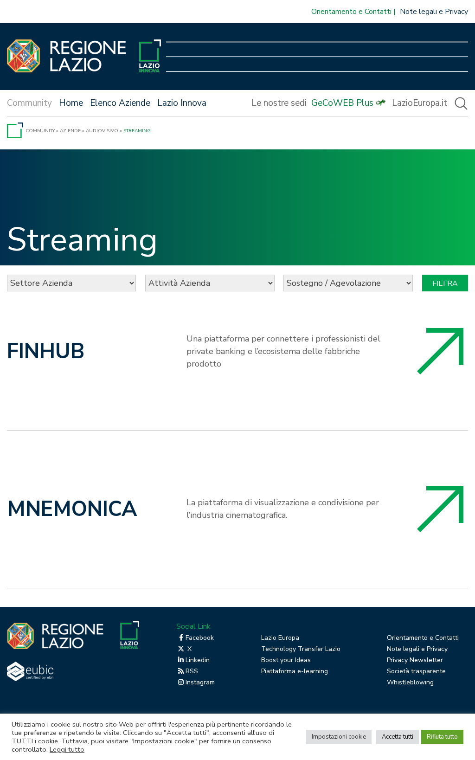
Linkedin (198, 660)
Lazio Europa (280, 637)
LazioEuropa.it (419, 103)
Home (71, 103)
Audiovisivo (102, 131)
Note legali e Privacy (434, 11)
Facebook (200, 637)
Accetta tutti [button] (397, 737)
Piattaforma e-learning (294, 671)
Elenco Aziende (120, 103)
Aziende (70, 131)
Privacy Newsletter (415, 660)
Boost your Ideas (286, 660)
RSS (192, 671)
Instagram (200, 682)
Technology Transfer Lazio (300, 648)
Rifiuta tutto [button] (442, 737)
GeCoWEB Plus (342, 103)
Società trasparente (416, 671)
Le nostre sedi (279, 103)
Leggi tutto (67, 749)
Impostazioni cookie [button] (339, 737)
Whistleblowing (410, 682)
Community (40, 131)
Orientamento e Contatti (351, 11)
